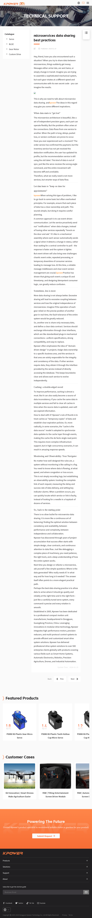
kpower (52, 102)
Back (50, 679)
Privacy (64, 915)
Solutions (6, 867)
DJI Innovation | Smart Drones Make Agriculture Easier (20, 794)
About (5, 879)
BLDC (11, 44)
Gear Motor (14, 49)
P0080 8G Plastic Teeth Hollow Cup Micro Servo (55, 736)
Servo (11, 39)
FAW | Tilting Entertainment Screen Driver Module (56, 794)
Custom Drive (15, 54)
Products (6, 860)
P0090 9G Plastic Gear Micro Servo (19, 736)
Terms (71, 915)
